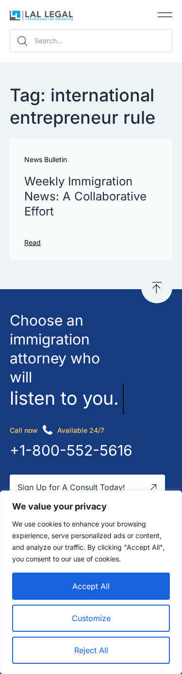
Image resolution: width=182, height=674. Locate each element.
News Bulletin (45, 160)
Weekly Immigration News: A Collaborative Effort (85, 196)
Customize (91, 618)
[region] (91, 582)
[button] (165, 15)
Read (32, 242)
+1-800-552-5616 (71, 450)
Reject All (91, 650)
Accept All (91, 586)
